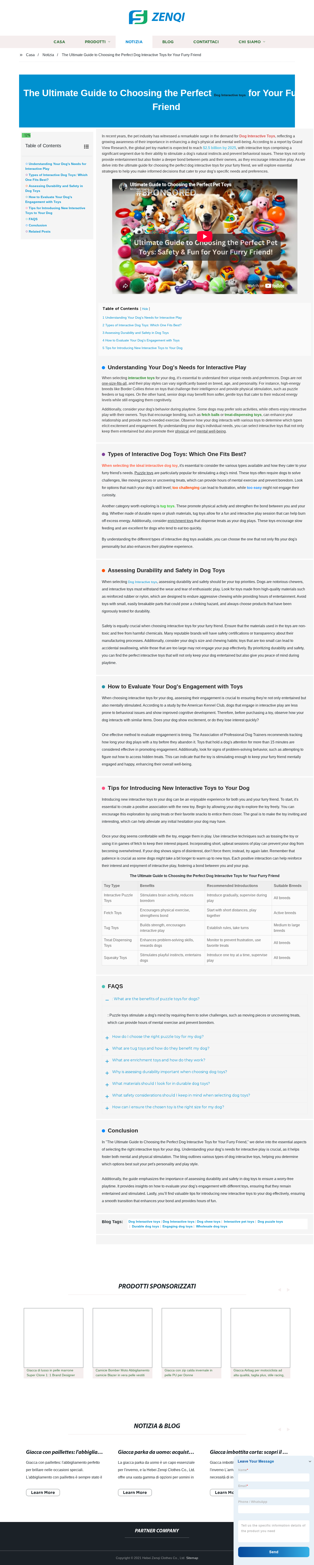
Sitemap (192, 1558)
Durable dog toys (145, 1226)
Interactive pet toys (238, 1221)
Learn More (43, 1492)
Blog (168, 42)
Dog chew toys (208, 1221)
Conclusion (38, 225)
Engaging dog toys (177, 1226)
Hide (145, 309)
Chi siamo (250, 42)
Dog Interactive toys (230, 95)
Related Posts (40, 231)
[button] (278, 1289)
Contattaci (206, 42)
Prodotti (95, 42)
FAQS (33, 219)
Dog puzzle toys (270, 1221)
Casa (59, 42)
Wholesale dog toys (211, 1226)
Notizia (134, 42)
